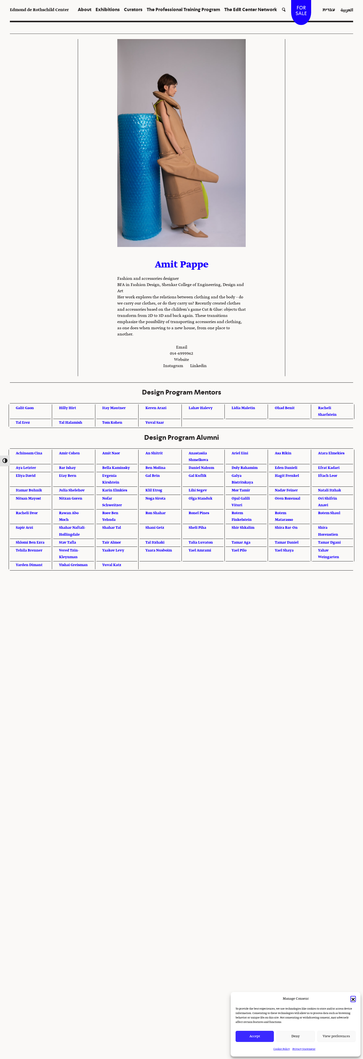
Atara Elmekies (331, 453)
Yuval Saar (154, 422)
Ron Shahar (155, 513)
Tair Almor (111, 542)
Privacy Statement (303, 1049)
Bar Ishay (67, 468)
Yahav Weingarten (328, 553)
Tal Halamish (70, 422)
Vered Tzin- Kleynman (69, 553)
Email (181, 347)
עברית (329, 10)
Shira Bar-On (286, 528)
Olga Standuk (200, 498)
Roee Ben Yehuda (110, 516)
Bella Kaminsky (116, 468)
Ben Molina (155, 468)
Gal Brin (152, 476)
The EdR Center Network (250, 10)
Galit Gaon (25, 408)
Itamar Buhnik (29, 490)
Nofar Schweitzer (112, 501)
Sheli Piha (197, 528)
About (84, 10)
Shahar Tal (111, 528)
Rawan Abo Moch (69, 516)
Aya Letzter (26, 468)
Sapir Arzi (24, 528)
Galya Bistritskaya (242, 479)
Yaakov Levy (113, 550)
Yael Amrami (200, 550)
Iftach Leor (327, 476)
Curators (133, 10)
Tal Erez (23, 422)
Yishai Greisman (73, 565)
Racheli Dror (27, 513)
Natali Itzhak (329, 490)
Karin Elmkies (114, 490)
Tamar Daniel (287, 542)
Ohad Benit (285, 408)
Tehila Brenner (29, 550)
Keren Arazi (155, 408)
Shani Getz (154, 528)
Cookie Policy (281, 1049)
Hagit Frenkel (287, 476)
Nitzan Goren (70, 498)
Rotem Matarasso (284, 516)
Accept (254, 1036)
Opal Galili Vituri (241, 501)
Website (181, 359)
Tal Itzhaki (154, 542)
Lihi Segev (198, 490)
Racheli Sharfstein (327, 411)
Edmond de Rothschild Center (39, 10)
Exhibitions (108, 10)
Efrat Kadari (329, 468)
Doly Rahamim (245, 468)
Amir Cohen (69, 453)
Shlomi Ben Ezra (30, 542)
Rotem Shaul (329, 513)
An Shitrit (154, 453)
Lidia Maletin (243, 408)
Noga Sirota (155, 498)
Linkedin (198, 366)
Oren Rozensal (287, 498)
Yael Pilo (239, 550)
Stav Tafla (67, 542)
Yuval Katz (111, 565)
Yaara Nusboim (158, 550)
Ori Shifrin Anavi (327, 501)
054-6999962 (181, 353)
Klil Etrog (153, 490)
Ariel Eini (240, 453)
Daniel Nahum (201, 468)
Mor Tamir (241, 490)
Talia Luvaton (201, 542)
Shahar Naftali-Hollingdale (72, 531)
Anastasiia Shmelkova (198, 456)
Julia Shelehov (72, 490)
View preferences (336, 1036)
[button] (353, 998)
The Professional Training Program (183, 10)
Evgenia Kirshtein (110, 479)
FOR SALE (301, 10)
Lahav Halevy (201, 408)
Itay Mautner (114, 408)
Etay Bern (67, 476)
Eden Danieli (286, 468)
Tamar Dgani (329, 542)
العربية (347, 10)
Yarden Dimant (29, 565)
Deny (295, 1036)
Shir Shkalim (243, 528)
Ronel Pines (199, 513)
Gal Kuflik (197, 476)
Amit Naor (111, 453)
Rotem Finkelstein (242, 516)
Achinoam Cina (29, 453)
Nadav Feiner (286, 490)
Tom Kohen (112, 422)
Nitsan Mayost (28, 498)
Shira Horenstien (328, 531)
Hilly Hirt (67, 408)
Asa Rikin (283, 453)
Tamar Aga (241, 542)
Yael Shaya (284, 550)
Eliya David (26, 476)
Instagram (173, 366)
